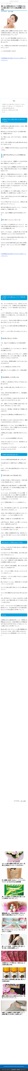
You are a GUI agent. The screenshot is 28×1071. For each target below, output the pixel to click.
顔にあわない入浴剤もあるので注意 (10, 110)
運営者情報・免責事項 (15, 1069)
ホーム (2, 3)
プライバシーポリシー (6, 1069)
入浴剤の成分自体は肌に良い (8, 108)
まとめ (3, 112)
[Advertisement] (14, 81)
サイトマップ (23, 1069)
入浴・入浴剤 (8, 3)
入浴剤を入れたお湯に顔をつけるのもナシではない (13, 104)
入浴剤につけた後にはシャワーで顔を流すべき (12, 106)
